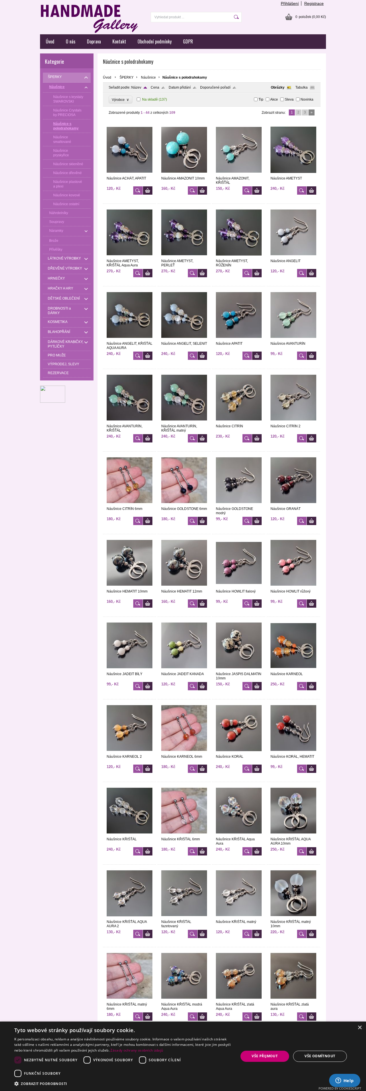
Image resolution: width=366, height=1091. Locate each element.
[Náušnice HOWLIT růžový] (293, 587)
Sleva (289, 99)
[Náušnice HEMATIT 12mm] (184, 587)
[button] (123, 1083)
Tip (260, 99)
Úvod (50, 41)
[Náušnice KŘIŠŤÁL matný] (239, 917)
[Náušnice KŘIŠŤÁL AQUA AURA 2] (129, 917)
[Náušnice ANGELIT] (293, 256)
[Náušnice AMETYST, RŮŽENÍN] (239, 256)
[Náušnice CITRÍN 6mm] (129, 504)
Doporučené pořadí (215, 87)
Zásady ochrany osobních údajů (136, 1050)
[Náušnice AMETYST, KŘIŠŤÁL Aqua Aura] (129, 256)
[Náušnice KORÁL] (239, 752)
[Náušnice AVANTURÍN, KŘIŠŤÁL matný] (184, 422)
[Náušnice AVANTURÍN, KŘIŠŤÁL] (129, 422)
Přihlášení (290, 3)
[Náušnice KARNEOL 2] (129, 752)
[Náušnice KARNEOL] (293, 669)
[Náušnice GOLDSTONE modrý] (239, 504)
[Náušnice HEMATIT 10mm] (129, 587)
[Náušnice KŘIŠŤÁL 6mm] (184, 835)
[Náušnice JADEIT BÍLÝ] (129, 669)
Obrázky (278, 87)
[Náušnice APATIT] (239, 339)
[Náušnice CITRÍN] (239, 422)
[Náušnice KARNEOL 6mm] (184, 752)
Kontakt (119, 41)
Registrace (314, 3)
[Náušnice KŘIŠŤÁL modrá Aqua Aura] (184, 1000)
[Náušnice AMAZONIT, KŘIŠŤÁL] (239, 174)
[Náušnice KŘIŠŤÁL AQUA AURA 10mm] (293, 835)
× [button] (359, 1028)
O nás (70, 41)
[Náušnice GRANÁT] (293, 504)
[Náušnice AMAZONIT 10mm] (184, 174)
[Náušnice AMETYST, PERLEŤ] (184, 256)
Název (136, 87)
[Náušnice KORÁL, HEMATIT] (293, 752)
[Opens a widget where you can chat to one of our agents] (344, 1081)
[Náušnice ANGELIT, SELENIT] (184, 339)
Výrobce (120, 99)
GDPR (188, 41)
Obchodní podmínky (155, 41)
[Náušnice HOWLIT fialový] (239, 587)
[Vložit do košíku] (147, 190)
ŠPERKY (127, 77)
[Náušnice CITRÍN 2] (293, 422)
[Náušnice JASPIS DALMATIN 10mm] (239, 669)
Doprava (94, 41)
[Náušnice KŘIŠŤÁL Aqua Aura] (239, 835)
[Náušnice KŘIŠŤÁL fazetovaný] (184, 917)
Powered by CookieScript (340, 1088)
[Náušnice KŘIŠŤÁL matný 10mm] (293, 917)
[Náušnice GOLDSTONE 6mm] (184, 504)
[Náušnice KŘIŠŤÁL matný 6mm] (129, 1000)
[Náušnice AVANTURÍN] (293, 339)
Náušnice (148, 77)
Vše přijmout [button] (265, 1056)
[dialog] (183, 1056)
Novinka (307, 99)
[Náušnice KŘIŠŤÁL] (129, 835)
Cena (155, 87)
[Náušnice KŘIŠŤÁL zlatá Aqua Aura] (239, 1000)
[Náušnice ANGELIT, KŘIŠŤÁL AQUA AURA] (129, 339)
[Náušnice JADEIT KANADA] (184, 669)
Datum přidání (180, 87)
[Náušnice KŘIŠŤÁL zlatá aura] (293, 1000)
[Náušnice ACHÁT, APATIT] (129, 174)
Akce (274, 99)
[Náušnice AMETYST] (293, 174)
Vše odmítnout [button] (320, 1056)
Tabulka (301, 87)
